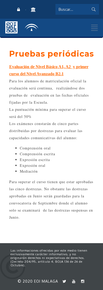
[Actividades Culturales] (33, 10)
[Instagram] (82, 281)
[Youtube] (72, 281)
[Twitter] (63, 281)
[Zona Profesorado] (18, 10)
